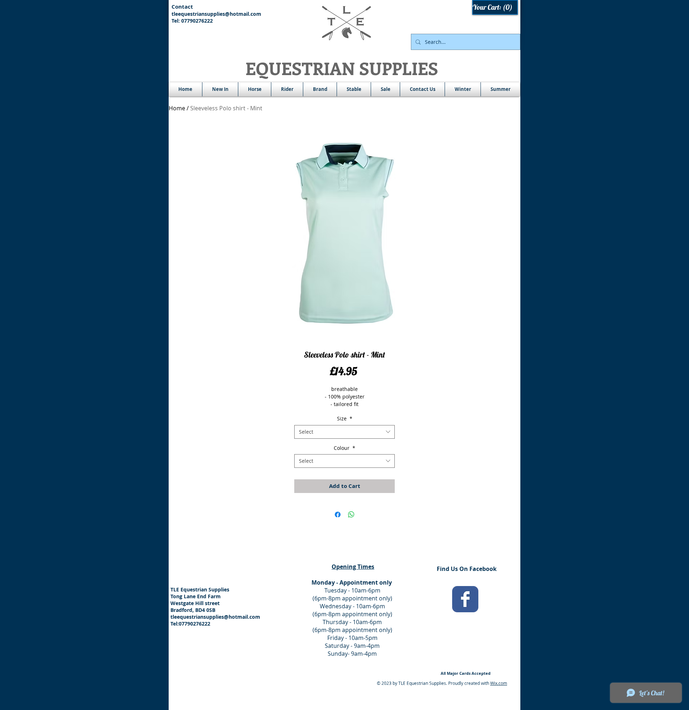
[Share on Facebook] (337, 514)
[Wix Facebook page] (465, 599)
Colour (344, 447)
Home (177, 108)
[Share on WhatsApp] (351, 514)
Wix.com (498, 683)
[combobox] (344, 432)
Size (344, 418)
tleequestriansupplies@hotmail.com (216, 13)
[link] (495, 7)
